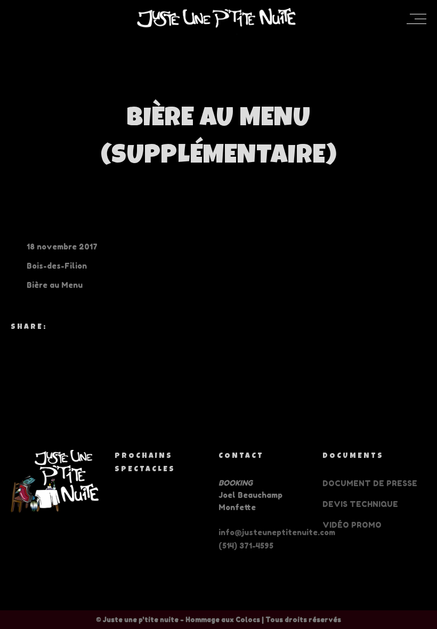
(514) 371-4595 (245, 545)
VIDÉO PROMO (352, 524)
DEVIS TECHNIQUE (360, 504)
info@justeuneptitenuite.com (276, 532)
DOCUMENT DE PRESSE (369, 483)
